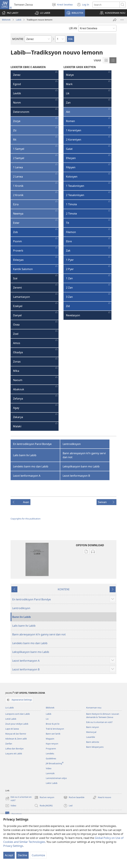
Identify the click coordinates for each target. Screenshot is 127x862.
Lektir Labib (51, 783)
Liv (47, 718)
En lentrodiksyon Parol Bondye (32, 444)
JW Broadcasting (55, 763)
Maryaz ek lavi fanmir (15, 733)
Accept (9, 855)
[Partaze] (115, 20)
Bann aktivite (92, 741)
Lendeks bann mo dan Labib (30, 466)
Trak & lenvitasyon (55, 728)
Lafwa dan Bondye (14, 748)
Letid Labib (10, 718)
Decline (22, 855)
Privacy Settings (13, 846)
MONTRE (17, 39)
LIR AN (73, 28)
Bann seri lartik (53, 733)
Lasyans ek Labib (13, 753)
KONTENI (63, 589)
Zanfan (8, 743)
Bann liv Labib (21, 617)
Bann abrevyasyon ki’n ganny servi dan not (84, 455)
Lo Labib (9, 707)
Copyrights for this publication (26, 518)
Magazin (50, 738)
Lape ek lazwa (12, 728)
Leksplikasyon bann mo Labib (81, 466)
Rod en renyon (44, 797)
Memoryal (91, 732)
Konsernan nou (93, 707)
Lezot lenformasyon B (76, 475)
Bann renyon (92, 727)
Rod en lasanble (74, 797)
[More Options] (122, 20)
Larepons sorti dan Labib (17, 713)
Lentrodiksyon (72, 444)
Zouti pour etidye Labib (16, 723)
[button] (42, 13)
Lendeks (50, 753)
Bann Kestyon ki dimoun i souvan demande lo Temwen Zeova (102, 715)
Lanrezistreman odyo (56, 778)
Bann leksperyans (95, 746)
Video (48, 768)
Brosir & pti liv (53, 723)
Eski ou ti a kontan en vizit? (99, 722)
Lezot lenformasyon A (26, 475)
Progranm (51, 748)
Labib (18, 19)
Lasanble (90, 736)
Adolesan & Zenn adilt (16, 738)
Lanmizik (50, 773)
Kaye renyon (52, 743)
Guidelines (51, 758)
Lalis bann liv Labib (24, 455)
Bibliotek (6, 19)
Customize (38, 855)
